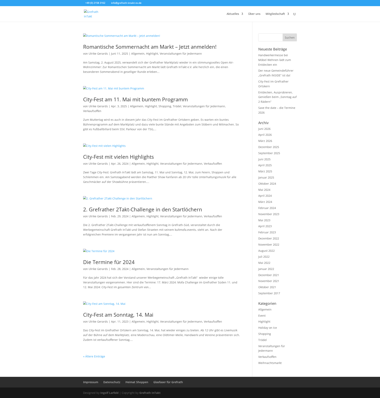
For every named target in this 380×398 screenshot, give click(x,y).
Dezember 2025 (268, 147)
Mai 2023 (264, 220)
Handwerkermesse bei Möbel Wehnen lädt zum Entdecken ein (274, 59)
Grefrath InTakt (150, 393)
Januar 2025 (266, 177)
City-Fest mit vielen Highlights (118, 156)
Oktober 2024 (267, 183)
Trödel (177, 106)
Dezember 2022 (268, 238)
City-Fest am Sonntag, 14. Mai (118, 314)
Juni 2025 (264, 159)
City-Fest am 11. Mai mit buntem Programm (135, 99)
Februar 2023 (267, 232)
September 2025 (269, 153)
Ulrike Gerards (98, 53)
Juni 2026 (264, 129)
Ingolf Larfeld (109, 393)
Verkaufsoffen (92, 111)
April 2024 (265, 196)
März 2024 (265, 202)
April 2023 (265, 226)
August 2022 (266, 251)
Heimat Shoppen (136, 382)
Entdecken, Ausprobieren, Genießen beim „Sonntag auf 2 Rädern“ (277, 97)
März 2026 (265, 141)
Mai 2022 (264, 263)
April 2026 (265, 135)
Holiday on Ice (267, 328)
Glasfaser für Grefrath (168, 382)
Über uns (254, 14)
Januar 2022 (266, 269)
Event (262, 315)
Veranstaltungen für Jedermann (181, 53)
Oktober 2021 (267, 287)
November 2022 (268, 244)
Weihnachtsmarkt (270, 363)
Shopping (165, 106)
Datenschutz (111, 382)
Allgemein (137, 53)
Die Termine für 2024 (109, 262)
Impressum (90, 382)
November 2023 (268, 214)
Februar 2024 (267, 208)
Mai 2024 (264, 190)
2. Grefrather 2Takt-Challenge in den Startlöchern (142, 209)
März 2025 (265, 171)
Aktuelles (233, 14)
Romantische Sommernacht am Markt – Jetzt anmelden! (150, 46)
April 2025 (265, 165)
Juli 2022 (264, 256)
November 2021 (268, 281)
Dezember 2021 (268, 275)
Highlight (152, 53)
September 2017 (269, 293)
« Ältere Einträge (94, 356)
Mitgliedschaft (275, 14)
